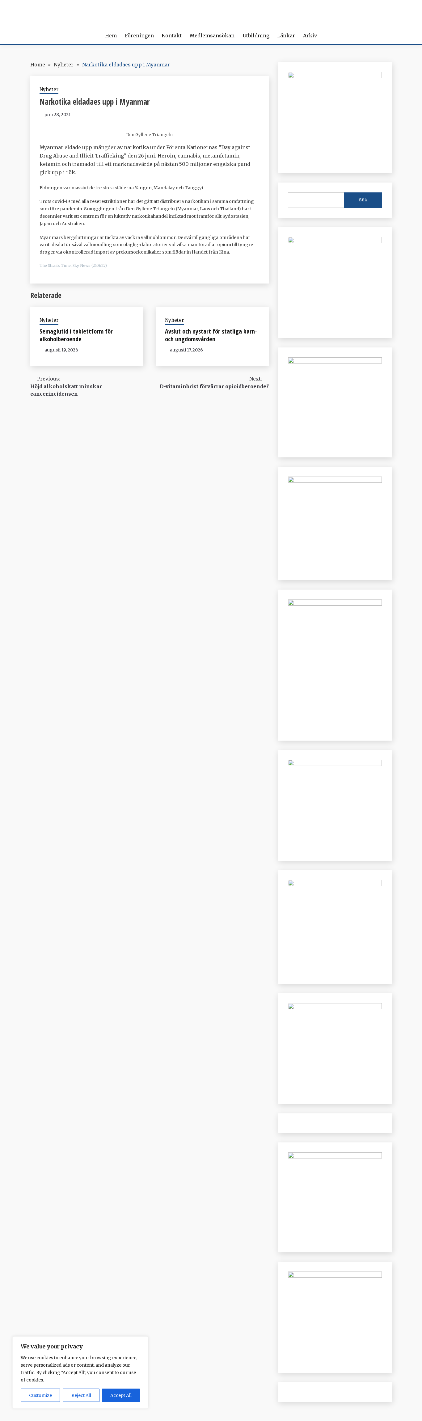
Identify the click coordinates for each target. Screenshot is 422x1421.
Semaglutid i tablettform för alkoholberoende (76, 335)
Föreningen (139, 35)
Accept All (121, 1395)
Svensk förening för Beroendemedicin (211, 12)
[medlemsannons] (335, 1276)
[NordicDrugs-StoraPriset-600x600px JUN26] (335, 884)
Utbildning (256, 35)
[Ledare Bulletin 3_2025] (335, 481)
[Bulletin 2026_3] (335, 604)
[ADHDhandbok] (335, 1157)
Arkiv (310, 35)
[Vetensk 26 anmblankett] (335, 241)
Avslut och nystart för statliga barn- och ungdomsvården (211, 335)
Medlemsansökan (212, 35)
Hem (111, 35)
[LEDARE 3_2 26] (335, 764)
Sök (363, 200)
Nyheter (49, 89)
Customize (40, 1395)
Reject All (81, 1395)
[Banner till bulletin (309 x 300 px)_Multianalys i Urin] (335, 1007)
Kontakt (172, 35)
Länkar (286, 35)
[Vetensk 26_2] (335, 76)
